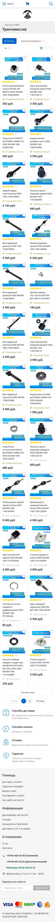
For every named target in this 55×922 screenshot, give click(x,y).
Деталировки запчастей (15, 815)
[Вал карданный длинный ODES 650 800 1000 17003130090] (13, 324)
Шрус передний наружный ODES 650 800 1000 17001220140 (40, 607)
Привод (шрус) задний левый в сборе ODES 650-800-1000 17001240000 (13, 507)
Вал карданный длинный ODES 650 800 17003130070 (13, 295)
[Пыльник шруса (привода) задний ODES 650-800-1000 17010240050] (41, 173)
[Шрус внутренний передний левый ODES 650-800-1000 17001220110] (41, 68)
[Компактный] (51, 48)
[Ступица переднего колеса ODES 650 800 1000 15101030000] (41, 537)
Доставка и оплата (12, 781)
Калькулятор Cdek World (15, 824)
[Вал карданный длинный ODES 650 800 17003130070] (13, 275)
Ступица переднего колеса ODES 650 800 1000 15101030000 (39, 557)
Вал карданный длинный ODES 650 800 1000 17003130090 (13, 344)
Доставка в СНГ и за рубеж (16, 828)
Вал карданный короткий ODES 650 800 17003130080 (13, 397)
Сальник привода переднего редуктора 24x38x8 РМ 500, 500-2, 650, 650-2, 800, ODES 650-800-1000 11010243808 (12, 667)
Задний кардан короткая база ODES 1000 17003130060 (12, 193)
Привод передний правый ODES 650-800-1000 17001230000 (40, 246)
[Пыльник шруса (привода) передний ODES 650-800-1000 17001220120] (41, 429)
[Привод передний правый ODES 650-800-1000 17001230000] (41, 225)
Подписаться (41, 887)
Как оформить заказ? (13, 795)
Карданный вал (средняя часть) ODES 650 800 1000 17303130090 (40, 143)
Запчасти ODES (12, 24)
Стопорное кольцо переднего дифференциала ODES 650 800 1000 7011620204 (12, 610)
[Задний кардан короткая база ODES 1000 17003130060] (13, 173)
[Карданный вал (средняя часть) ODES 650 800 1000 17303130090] (41, 121)
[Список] (46, 48)
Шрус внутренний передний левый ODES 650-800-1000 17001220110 (40, 90)
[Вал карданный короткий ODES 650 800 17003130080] (13, 377)
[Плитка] (41, 48)
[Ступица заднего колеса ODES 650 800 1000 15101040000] (41, 642)
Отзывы (6, 819)
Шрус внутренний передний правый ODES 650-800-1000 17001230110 (41, 346)
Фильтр (10, 41)
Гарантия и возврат (12, 786)
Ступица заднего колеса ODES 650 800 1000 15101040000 (39, 662)
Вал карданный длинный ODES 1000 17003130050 (11, 246)
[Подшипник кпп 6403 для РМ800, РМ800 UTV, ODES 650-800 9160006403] (41, 377)
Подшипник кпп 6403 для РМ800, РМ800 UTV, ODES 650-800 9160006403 (40, 399)
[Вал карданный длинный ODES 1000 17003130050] (13, 225)
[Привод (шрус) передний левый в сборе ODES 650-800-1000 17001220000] (41, 485)
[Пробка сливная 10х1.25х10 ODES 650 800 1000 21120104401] (41, 275)
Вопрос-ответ (9, 791)
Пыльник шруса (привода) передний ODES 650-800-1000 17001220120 (39, 451)
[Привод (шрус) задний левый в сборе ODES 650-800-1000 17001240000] (13, 485)
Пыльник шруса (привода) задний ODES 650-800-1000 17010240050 (41, 195)
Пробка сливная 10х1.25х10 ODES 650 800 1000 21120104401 (40, 295)
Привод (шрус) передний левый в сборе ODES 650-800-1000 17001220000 (39, 507)
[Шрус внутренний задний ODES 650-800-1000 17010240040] (13, 537)
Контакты (7, 848)
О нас (5, 843)
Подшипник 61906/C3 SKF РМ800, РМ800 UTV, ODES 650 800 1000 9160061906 (13, 143)
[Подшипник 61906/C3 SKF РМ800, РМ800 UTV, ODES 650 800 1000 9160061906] (13, 121)
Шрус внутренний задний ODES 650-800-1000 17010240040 (12, 557)
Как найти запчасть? (13, 800)
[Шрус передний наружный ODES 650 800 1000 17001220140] (41, 586)
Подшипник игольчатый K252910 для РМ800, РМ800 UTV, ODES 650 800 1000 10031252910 (13, 452)
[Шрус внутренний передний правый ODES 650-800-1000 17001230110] (41, 324)
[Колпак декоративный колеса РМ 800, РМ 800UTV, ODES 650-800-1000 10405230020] (13, 68)
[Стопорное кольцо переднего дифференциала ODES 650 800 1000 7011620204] (13, 586)
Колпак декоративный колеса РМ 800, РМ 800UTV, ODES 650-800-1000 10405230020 (13, 90)
